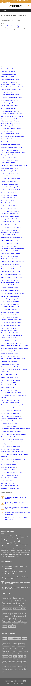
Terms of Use (20, 683)
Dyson (4, 643)
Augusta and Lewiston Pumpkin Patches (12, 248)
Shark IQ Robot (24, 624)
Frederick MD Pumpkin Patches (10, 264)
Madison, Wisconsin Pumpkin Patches (12, 451)
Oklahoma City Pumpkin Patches (10, 385)
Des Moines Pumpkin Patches (9, 100)
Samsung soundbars (20, 616)
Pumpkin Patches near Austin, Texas (11, 472)
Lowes (9, 661)
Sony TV (5, 626)
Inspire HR (15, 608)
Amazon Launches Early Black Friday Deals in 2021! (16, 497)
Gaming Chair (6, 605)
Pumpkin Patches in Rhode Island (10, 408)
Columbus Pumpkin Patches (9, 142)
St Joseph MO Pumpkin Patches (10, 312)
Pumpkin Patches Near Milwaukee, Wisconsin (14, 459)
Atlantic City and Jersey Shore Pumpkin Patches (14, 345)
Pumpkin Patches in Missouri (9, 304)
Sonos (4, 671)
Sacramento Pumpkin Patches (9, 168)
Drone (25, 641)
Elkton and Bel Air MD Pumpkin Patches (12, 261)
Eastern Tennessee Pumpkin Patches (11, 418)
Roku (13, 616)
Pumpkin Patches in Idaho (8, 208)
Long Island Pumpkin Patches (9, 361)
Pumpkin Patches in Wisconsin (10, 449)
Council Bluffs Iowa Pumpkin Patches (11, 97)
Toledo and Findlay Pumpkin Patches (11, 147)
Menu (4, 10)
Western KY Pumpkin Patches (9, 240)
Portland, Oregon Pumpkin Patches (11, 392)
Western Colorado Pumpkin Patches (11, 187)
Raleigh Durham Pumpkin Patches (11, 128)
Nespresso (20, 611)
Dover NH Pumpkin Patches (9, 337)
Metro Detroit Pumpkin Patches (10, 290)
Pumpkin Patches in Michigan (9, 280)
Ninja (25, 648)
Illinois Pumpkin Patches (8, 82)
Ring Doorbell (19, 651)
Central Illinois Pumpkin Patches (10, 84)
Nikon (15, 669)
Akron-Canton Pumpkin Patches (10, 133)
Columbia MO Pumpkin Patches (10, 306)
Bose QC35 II (16, 600)
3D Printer (5, 656)
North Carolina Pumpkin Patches (10, 123)
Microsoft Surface (21, 646)
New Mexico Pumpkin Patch (9, 119)
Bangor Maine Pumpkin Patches (10, 251)
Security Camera (7, 653)
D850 (19, 621)
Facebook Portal (12, 626)
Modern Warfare (13, 611)
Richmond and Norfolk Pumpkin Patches (12, 437)
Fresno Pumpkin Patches (8, 162)
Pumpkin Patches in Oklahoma (10, 383)
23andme (19, 666)
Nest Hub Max (6, 613)
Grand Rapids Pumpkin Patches (10, 282)
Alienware (5, 600)
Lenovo (4, 661)
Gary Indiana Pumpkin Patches (10, 216)
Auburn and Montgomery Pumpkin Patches (13, 152)
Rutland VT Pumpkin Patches (9, 485)
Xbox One (20, 653)
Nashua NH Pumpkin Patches (9, 340)
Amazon (15, 656)
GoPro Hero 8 (14, 643)
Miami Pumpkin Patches (8, 197)
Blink (10, 600)
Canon (24, 666)
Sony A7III (24, 621)
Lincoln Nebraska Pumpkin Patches (11, 322)
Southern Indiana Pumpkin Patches (11, 227)
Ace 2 (15, 598)
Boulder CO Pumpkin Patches (9, 176)
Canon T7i (24, 638)
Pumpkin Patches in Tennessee (10, 416)
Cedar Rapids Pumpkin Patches (10, 94)
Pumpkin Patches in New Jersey (10, 343)
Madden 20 (5, 611)
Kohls (20, 659)
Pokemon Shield (22, 613)
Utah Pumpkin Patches (7, 480)
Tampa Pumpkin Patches (8, 203)
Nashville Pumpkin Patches (9, 421)
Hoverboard (5, 608)
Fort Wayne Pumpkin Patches (9, 213)
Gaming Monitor (22, 605)
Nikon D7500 (6, 648)
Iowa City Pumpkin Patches (9, 103)
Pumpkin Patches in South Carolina (11, 410)
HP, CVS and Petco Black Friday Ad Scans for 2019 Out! (17, 518)
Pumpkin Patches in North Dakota (10, 380)
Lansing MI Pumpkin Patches (9, 287)
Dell (25, 656)
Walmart (14, 666)
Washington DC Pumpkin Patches (10, 488)
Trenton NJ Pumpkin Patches (9, 353)
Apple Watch (11, 638)
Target (4, 666)
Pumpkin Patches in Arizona (9, 157)
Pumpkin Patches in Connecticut (10, 189)
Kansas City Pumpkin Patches (9, 105)
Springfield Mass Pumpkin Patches (11, 274)
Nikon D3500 (13, 648)
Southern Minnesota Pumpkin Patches (12, 116)
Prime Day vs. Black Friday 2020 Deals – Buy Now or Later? (16, 503)
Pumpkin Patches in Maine (8, 246)
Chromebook (12, 641)
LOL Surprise (6, 669)
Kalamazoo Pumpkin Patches (9, 285)
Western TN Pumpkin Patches (9, 423)
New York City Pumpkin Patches (10, 364)
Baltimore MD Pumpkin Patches (10, 258)
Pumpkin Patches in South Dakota (11, 413)
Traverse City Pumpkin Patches (10, 296)
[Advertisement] (15, 50)
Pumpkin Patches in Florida (9, 195)
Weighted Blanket (7, 621)
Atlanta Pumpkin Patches (8, 76)
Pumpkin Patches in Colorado (9, 173)
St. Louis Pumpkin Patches (8, 464)
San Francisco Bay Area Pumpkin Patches (13, 171)
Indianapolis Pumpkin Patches (9, 219)
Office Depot (6, 664)
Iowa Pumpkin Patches (7, 92)
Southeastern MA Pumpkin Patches (11, 271)
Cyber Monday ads (22, 26)
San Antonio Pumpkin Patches (9, 478)
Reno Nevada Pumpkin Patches (10, 333)
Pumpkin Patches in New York (9, 356)
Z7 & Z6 (14, 621)
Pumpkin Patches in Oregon (9, 390)
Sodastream (5, 618)
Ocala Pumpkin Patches (8, 200)
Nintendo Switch (6, 651)
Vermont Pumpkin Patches (8, 483)
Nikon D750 (20, 648)
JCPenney (15, 659)
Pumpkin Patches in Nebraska (9, 317)
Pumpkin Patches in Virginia (9, 426)
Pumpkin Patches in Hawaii (9, 205)
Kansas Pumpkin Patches (8, 108)
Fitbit (8, 643)
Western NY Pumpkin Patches (9, 377)
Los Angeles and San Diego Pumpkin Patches (14, 165)
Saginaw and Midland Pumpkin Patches (12, 293)
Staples (24, 664)
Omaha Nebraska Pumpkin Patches (11, 325)
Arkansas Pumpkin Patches (9, 69)
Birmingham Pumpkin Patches (9, 155)
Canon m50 (23, 600)
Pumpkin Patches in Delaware (9, 192)
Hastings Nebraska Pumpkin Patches (11, 319)
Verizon (9, 666)
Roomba (26, 651)
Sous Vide (14, 653)
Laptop (13, 646)
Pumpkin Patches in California (9, 160)
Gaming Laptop (14, 605)
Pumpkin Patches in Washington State (12, 439)
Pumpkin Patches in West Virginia (10, 446)
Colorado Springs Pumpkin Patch (10, 178)
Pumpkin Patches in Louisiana (9, 243)
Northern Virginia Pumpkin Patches (11, 431)
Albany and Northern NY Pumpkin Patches (13, 358)
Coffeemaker (20, 641)
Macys (13, 661)
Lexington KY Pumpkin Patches (10, 232)
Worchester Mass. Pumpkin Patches (11, 277)
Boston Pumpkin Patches (8, 269)
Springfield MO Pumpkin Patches (10, 309)
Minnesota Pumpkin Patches (9, 111)
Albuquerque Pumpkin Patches (10, 121)
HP (11, 659)
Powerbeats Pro (6, 616)
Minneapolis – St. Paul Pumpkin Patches (12, 113)
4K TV (10, 656)
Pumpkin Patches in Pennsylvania (11, 400)
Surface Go (19, 618)
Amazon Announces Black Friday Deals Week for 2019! (16, 508)
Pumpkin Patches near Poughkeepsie (11, 367)
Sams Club (12, 664)
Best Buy (20, 656)
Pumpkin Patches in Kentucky (9, 230)
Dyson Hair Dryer (7, 603)
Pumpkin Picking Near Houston (10, 475)
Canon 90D (5, 641)
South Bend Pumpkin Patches (9, 224)
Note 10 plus (14, 613)
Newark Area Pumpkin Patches (10, 351)
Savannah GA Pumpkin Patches (10, 79)
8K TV (10, 598)
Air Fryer (5, 638)
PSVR (13, 651)
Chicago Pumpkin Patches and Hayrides (12, 87)
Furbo (18, 603)
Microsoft (19, 661)
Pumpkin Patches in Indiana (9, 211)
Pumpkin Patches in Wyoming (9, 462)
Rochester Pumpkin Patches (9, 374)
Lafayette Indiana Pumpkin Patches (11, 221)
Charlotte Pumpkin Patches (9, 126)
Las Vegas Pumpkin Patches (9, 330)
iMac (11, 608)
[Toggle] (17, 75)
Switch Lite (12, 618)
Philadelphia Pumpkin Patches (10, 402)
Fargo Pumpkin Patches (8, 71)
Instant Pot (21, 643)
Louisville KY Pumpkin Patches (10, 235)
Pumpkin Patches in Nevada (9, 328)
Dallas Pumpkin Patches (8, 469)
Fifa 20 (13, 603)
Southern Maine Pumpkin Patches (10, 253)
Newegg (24, 661)
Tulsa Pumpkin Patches (8, 387)
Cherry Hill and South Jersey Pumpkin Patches (14, 348)
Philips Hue (20, 669)
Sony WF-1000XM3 (15, 624)
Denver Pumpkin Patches (8, 181)
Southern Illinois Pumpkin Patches (11, 89)
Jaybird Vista (23, 608)
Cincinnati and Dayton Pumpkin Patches (12, 136)
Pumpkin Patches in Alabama (9, 150)
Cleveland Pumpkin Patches (9, 139)
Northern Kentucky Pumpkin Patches (11, 237)
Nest (11, 669)
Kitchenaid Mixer (7, 646)
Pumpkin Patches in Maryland (9, 256)
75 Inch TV (5, 598)
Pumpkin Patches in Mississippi (10, 301)
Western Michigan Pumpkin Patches (11, 299)
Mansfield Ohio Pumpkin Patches (10, 144)
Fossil (22, 603)
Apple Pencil (21, 598)
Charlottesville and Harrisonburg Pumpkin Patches (15, 428)
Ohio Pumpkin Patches (7, 131)
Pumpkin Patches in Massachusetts (11, 267)
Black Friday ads (12, 26)
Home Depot (6, 659)
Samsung (19, 664)
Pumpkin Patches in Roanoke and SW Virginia (14, 434)
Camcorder (18, 638)
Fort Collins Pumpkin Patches (9, 184)
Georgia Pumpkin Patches (8, 74)
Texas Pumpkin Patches (8, 467)
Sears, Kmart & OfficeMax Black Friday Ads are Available (17, 513)
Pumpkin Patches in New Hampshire (11, 335)
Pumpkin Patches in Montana (9, 315)
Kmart (24, 659)
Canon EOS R (6, 624)
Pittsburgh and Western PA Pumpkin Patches (14, 405)
